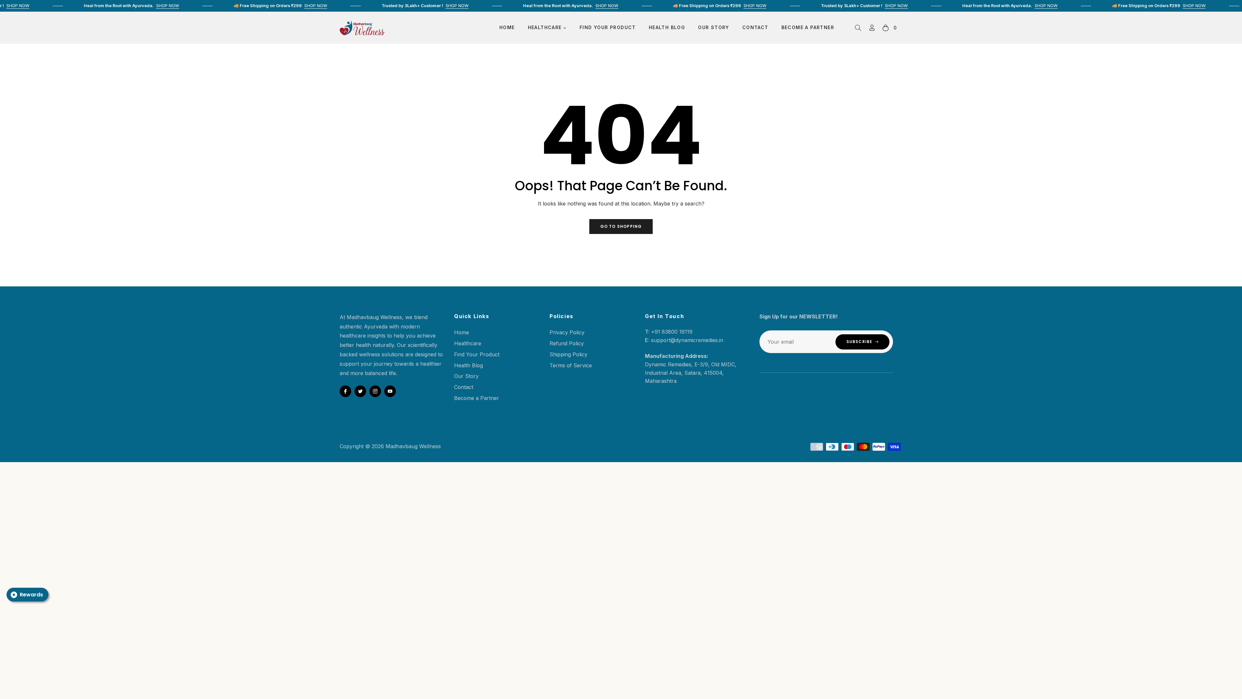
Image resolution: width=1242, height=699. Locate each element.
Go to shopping (621, 226)
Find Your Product (476, 354)
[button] (858, 28)
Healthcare (467, 343)
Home (461, 332)
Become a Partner (476, 398)
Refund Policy (567, 343)
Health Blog (468, 365)
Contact (463, 387)
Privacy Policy (567, 332)
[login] (872, 27)
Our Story (466, 376)
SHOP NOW (144, 5)
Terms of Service (571, 365)
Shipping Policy (568, 354)
